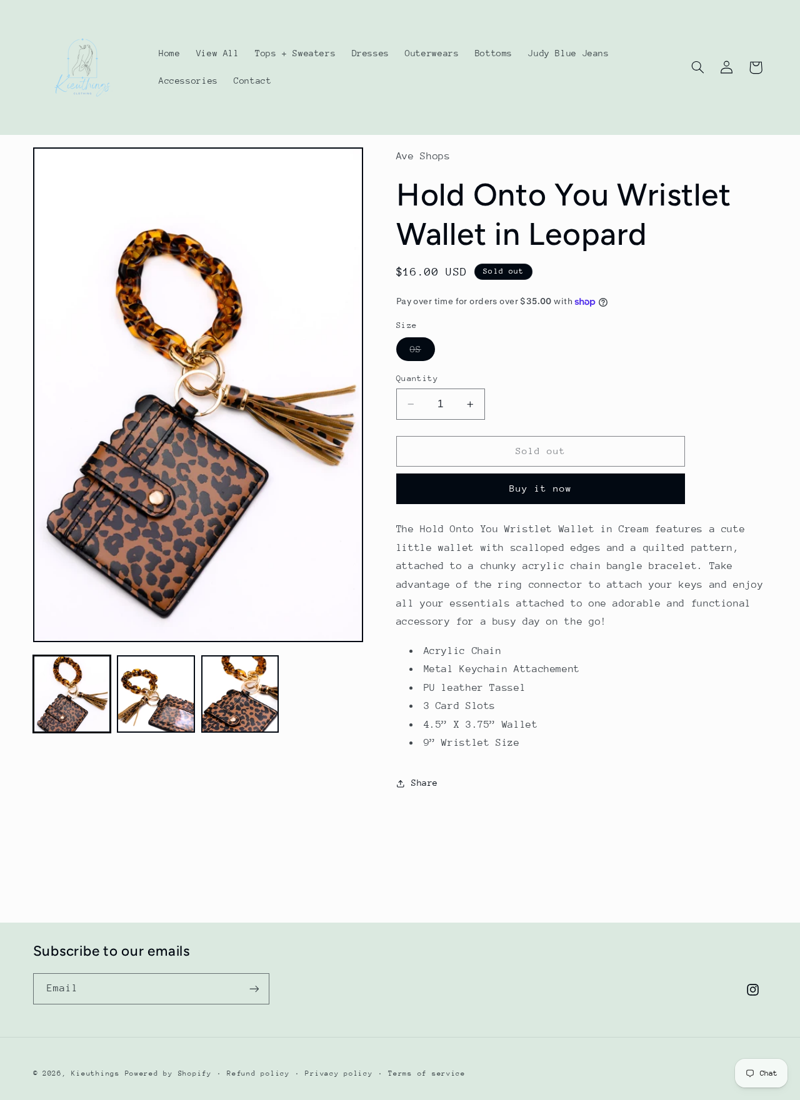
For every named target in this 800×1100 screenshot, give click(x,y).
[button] (697, 67)
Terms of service (427, 1073)
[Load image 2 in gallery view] (155, 694)
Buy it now (540, 488)
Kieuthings (95, 1073)
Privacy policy (338, 1073)
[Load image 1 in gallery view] (72, 694)
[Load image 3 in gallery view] (240, 694)
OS (422, 352)
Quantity (417, 378)
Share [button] (424, 783)
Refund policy (258, 1073)
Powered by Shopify (168, 1073)
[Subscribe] (253, 988)
